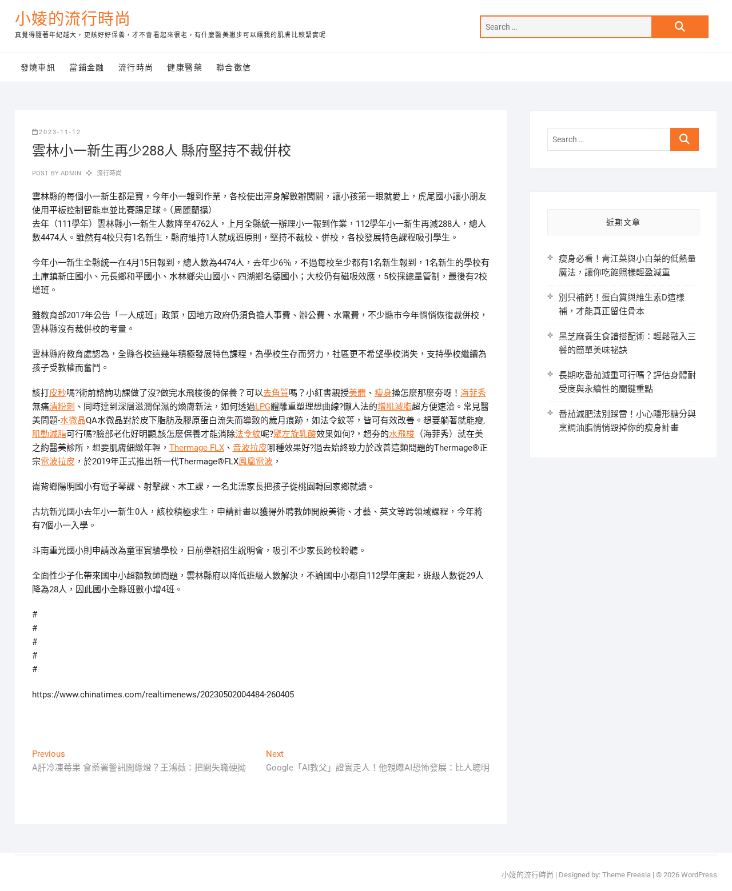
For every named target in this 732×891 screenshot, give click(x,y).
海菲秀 (473, 393)
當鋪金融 (87, 67)
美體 (357, 393)
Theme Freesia (626, 874)
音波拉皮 (250, 448)
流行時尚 (136, 67)
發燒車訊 (38, 67)
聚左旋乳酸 (294, 434)
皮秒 (57, 393)
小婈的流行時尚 (73, 19)
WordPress (699, 874)
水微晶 (73, 420)
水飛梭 (402, 434)
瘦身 (383, 393)
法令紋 (248, 434)
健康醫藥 (184, 67)
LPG (262, 407)
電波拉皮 (58, 461)
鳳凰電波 (255, 461)
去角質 (276, 393)
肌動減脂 (49, 434)
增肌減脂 (394, 407)
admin (70, 173)
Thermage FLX (196, 448)
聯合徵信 (234, 67)
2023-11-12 (60, 132)
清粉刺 (62, 407)
